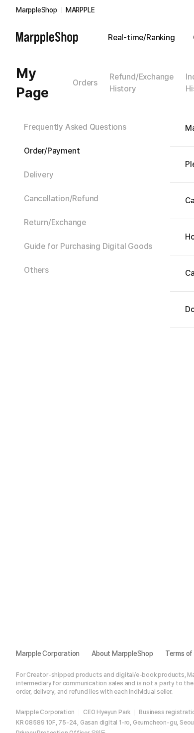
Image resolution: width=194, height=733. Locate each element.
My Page (32, 83)
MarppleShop (36, 10)
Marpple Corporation (48, 653)
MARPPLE (80, 10)
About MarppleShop (122, 653)
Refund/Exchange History (141, 82)
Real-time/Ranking (141, 37)
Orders (85, 82)
